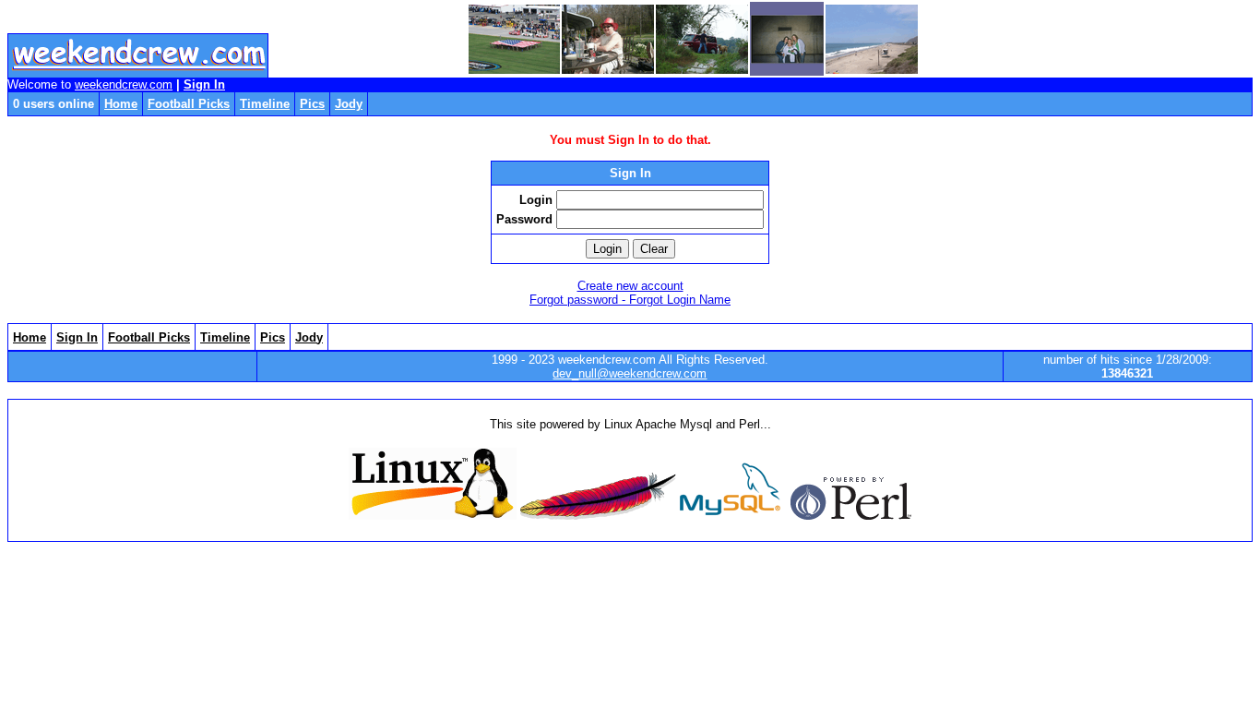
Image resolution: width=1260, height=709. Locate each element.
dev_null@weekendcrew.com (630, 373)
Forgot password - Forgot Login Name (630, 299)
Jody (349, 104)
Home (120, 104)
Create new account (630, 286)
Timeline (265, 104)
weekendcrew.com (123, 84)
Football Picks (189, 104)
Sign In (204, 84)
